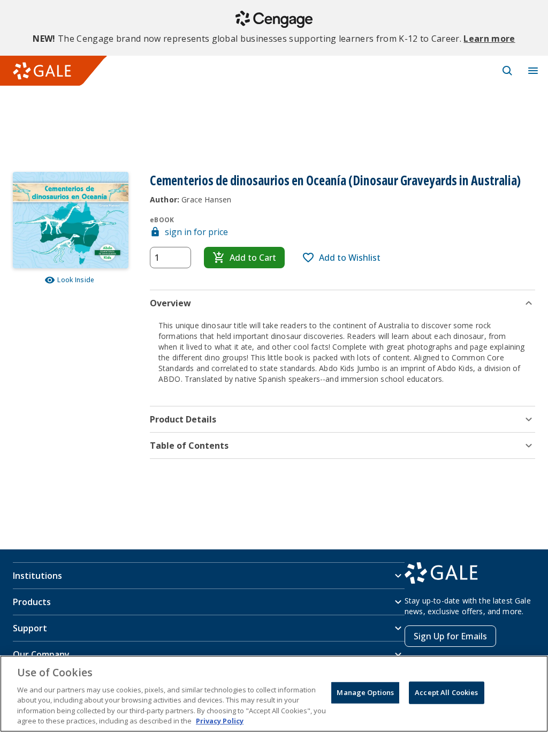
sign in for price (196, 232)
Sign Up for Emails (450, 636)
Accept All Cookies (446, 692)
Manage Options (365, 692)
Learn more (489, 38)
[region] (274, 693)
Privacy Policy (219, 721)
